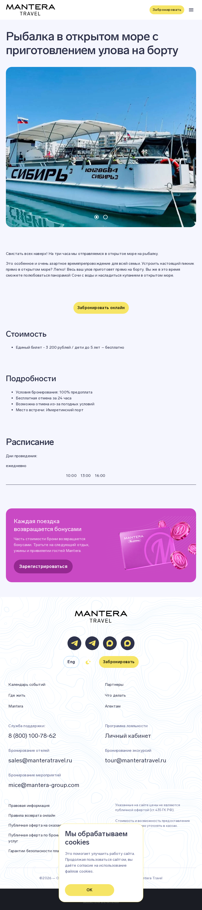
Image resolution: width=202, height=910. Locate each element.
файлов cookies (79, 871)
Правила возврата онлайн (31, 815)
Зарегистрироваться (43, 566)
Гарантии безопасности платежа (38, 850)
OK (89, 890)
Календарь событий (26, 684)
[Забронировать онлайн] (101, 315)
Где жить (16, 695)
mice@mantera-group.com (43, 784)
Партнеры (114, 684)
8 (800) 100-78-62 (32, 735)
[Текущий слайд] (96, 217)
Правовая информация (29, 805)
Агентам (112, 706)
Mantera (15, 706)
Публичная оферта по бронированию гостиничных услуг (54, 838)
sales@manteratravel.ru (40, 760)
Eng (71, 661)
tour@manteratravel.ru (135, 760)
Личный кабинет (128, 735)
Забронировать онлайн (101, 307)
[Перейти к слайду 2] (105, 217)
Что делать (115, 695)
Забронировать (166, 10)
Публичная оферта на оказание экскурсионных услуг (56, 825)
